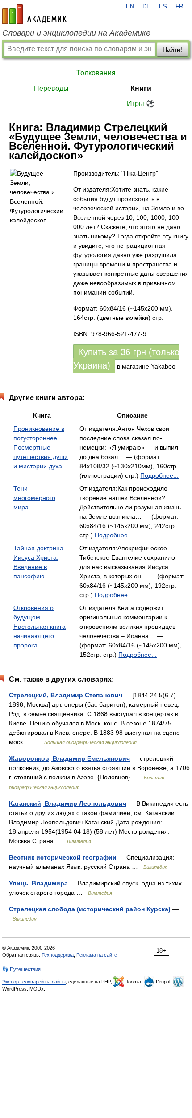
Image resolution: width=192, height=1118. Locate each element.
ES (163, 7)
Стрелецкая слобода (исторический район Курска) (90, 909)
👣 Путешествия (21, 969)
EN (130, 7)
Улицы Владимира (38, 883)
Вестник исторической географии (63, 857)
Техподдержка (58, 955)
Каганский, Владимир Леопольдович (67, 803)
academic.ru (34, 14)
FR (179, 7)
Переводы (51, 88)
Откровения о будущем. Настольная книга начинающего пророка (39, 626)
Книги (140, 88)
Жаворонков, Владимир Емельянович (69, 758)
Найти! (172, 49)
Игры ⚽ (141, 103)
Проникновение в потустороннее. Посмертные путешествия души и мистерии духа (40, 447)
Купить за (126, 358)
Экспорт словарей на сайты (34, 981)
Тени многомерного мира (34, 498)
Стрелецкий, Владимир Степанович (65, 695)
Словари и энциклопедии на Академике (76, 33)
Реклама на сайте (96, 955)
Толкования (96, 73)
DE (146, 7)
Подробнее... (159, 475)
